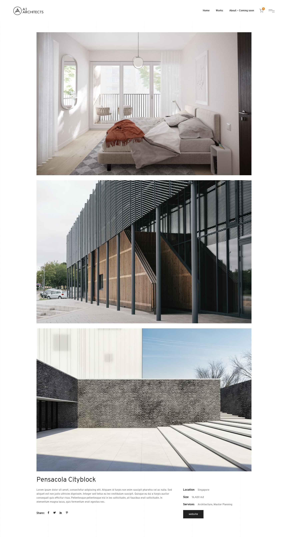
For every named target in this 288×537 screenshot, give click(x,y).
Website (193, 514)
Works (219, 10)
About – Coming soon (241, 10)
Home (206, 10)
